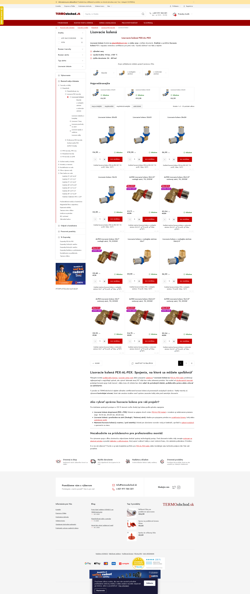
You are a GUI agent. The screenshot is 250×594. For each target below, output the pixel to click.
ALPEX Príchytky (72, 146)
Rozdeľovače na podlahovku (68, 253)
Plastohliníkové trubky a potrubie (101, 519)
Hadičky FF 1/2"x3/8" (69, 182)
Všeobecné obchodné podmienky (66, 524)
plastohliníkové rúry (119, 43)
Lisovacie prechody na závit (77, 125)
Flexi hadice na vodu (66, 173)
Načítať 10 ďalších (144, 363)
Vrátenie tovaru (99, 6)
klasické (78, 100)
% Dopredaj (65, 237)
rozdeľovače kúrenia (178, 417)
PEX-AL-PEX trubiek (159, 412)
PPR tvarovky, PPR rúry (69, 151)
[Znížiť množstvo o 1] (95, 159)
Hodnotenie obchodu (84, 6)
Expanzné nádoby (65, 207)
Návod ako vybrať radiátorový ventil (102, 525)
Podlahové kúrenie (127, 554)
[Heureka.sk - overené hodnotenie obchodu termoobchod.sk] (148, 563)
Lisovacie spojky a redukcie (77, 131)
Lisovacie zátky (76, 135)
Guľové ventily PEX (73, 143)
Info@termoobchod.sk (126, 485)
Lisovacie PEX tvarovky (74, 94)
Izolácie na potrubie (66, 213)
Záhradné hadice (65, 219)
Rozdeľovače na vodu (66, 167)
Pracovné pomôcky (68, 231)
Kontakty (58, 6)
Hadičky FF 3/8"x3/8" (69, 176)
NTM (71, 42)
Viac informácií (123, 586)
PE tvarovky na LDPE (68, 157)
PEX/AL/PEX (138, 554)
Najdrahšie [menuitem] (109, 106)
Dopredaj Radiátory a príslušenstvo (70, 250)
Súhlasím (149, 583)
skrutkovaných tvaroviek (184, 380)
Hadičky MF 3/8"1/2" (69, 191)
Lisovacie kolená (78, 97)
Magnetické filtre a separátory (69, 205)
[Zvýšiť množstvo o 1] (104, 159)
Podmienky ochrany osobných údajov (67, 528)
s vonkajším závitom (79, 104)
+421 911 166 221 (159, 13)
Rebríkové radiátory (115, 554)
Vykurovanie (66, 75)
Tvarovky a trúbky (65, 85)
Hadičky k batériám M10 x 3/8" (72, 197)
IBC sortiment (64, 216)
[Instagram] (178, 487)
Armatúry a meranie (66, 164)
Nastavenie (100, 590)
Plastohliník (65, 88)
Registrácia (189, 6)
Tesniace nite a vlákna (66, 210)
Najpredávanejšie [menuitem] (123, 106)
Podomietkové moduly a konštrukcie (71, 202)
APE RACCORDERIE (71, 38)
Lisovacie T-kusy (77, 121)
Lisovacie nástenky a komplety (78, 117)
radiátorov (149, 378)
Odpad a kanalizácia (69, 226)
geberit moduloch (188, 423)
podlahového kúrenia (110, 378)
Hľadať (143, 14)
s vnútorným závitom (80, 109)
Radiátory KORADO (102, 554)
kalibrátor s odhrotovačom (119, 441)
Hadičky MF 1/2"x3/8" (69, 194)
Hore (97, 363)
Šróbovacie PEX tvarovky (74, 140)
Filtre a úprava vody (66, 170)
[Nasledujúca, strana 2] (186, 363)
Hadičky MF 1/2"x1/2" (69, 188)
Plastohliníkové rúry (73, 91)
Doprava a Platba (69, 6)
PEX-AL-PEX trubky (177, 378)
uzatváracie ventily (100, 420)
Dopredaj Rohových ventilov (68, 247)
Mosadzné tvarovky (68, 154)
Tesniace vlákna (65, 256)
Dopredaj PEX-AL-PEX (67, 241)
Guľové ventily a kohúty (67, 162)
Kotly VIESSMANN (148, 554)
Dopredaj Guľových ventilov (68, 244)
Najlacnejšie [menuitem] (97, 106)
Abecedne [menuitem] (137, 106)
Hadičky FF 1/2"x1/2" (69, 179)
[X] (174, 487)
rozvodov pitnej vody (125, 378)
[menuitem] (64, 23)
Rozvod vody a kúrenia (70, 81)
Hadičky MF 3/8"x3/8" (69, 185)
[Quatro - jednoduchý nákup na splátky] (71, 274)
